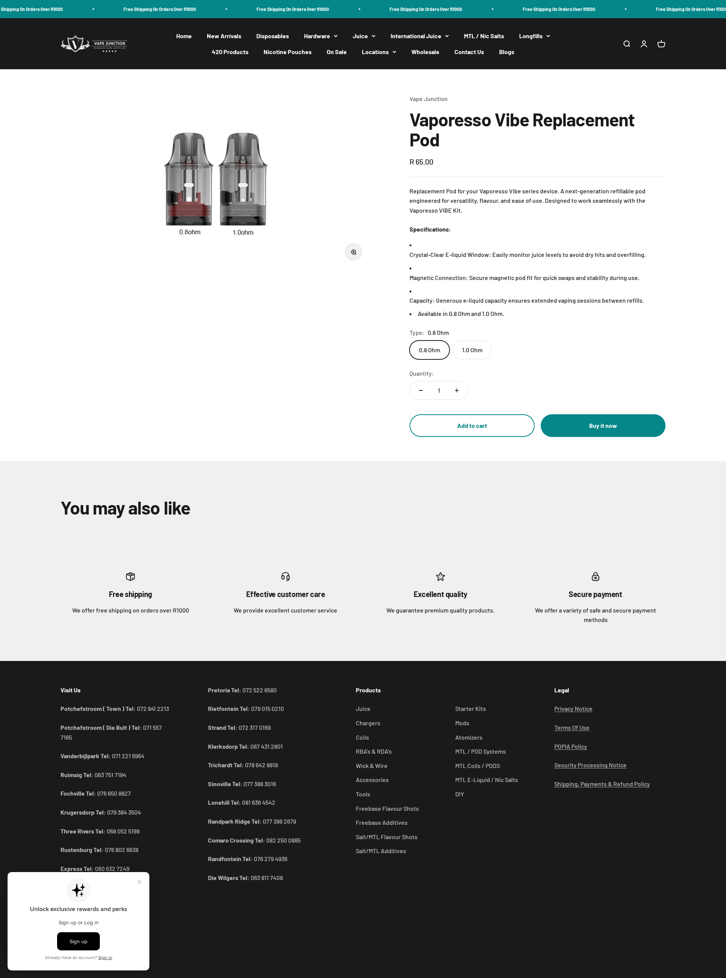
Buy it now (603, 425)
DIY (459, 794)
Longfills (531, 35)
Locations (375, 51)
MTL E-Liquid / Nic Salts (486, 779)
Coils (362, 737)
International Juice (416, 35)
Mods (462, 722)
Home (184, 35)
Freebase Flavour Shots (387, 808)
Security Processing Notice (590, 764)
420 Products (230, 51)
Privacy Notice (573, 708)
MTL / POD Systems (480, 751)
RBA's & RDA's (374, 751)
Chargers (368, 722)
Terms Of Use (571, 727)
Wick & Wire (372, 765)
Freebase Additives (382, 822)
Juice (360, 35)
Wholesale (425, 51)
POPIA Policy (570, 746)
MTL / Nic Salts (484, 35)
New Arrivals (224, 35)
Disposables (272, 35)
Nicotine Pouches (288, 51)
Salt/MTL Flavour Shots (386, 836)
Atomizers (468, 737)
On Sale (337, 51)
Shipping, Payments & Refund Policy (602, 783)
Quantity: (422, 373)
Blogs (506, 51)
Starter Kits (470, 708)
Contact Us (469, 51)
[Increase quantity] (457, 390)
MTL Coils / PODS (477, 765)
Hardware (317, 35)
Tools (363, 794)
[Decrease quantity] (421, 390)
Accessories (372, 779)
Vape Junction (429, 98)
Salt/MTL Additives (381, 850)
